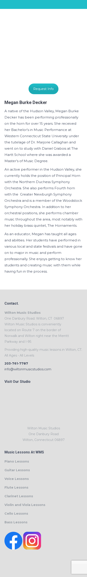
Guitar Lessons (17, 470)
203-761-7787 (16, 363)
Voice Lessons (16, 479)
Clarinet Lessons (18, 496)
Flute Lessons (16, 487)
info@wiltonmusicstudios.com (27, 369)
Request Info (43, 89)
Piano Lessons (16, 461)
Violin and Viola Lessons (24, 505)
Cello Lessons (16, 514)
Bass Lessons (15, 522)
